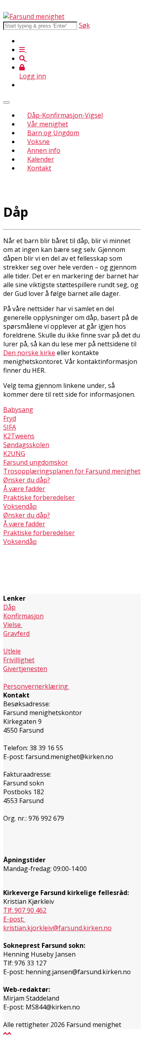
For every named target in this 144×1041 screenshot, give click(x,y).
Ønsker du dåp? (26, 480)
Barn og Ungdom (53, 132)
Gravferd (16, 633)
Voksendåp (20, 506)
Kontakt (39, 168)
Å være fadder (24, 488)
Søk (84, 25)
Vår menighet (47, 124)
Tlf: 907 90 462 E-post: (24, 914)
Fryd (9, 418)
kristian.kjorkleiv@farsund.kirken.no (57, 927)
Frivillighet (18, 659)
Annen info (43, 150)
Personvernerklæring (36, 686)
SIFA (9, 427)
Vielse (12, 624)
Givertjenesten (25, 668)
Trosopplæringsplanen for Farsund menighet (71, 471)
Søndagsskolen (26, 444)
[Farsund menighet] (33, 16)
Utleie (12, 651)
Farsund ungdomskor (35, 462)
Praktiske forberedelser (39, 497)
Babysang (18, 409)
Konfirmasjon (23, 615)
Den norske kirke (29, 352)
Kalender (40, 159)
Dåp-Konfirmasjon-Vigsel (65, 115)
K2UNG (14, 453)
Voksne (38, 141)
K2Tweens (18, 436)
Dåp (9, 607)
